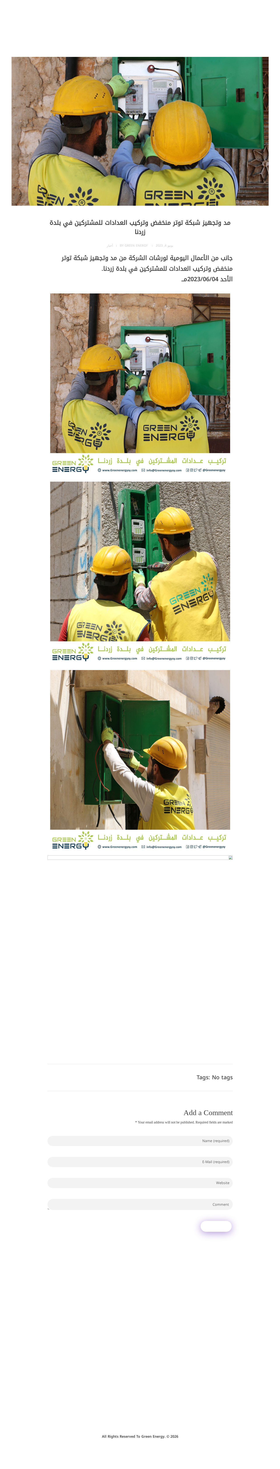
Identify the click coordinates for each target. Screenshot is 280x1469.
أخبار (110, 246)
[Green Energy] (239, 21)
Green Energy (136, 246)
